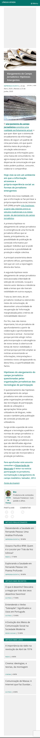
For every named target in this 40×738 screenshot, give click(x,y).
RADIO (7, 557)
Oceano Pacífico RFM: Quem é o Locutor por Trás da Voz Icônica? (19, 549)
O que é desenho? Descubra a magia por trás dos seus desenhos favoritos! (19, 590)
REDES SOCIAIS (10, 633)
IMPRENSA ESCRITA (11, 86)
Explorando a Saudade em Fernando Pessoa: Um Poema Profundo (18, 567)
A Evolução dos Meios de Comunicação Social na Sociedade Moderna (17, 626)
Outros (8, 616)
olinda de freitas (8, 500)
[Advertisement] (20, 27)
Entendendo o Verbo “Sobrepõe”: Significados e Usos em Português (18, 608)
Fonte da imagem (12, 483)
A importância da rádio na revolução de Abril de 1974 (18, 647)
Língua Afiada (9, 2)
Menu (35, 3)
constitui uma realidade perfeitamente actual (18, 127)
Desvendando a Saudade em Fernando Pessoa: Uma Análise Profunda (19, 532)
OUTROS (8, 598)
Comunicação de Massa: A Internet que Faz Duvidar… (18, 682)
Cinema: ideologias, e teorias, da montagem (16, 665)
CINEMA (8, 674)
